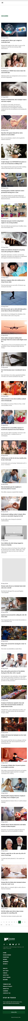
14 (9, 924)
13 (6, 924)
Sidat (20, 1017)
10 (1, 924)
